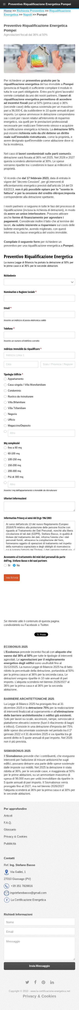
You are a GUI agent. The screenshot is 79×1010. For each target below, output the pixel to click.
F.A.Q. (8, 822)
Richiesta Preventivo (30, 10)
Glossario (10, 829)
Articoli (8, 815)
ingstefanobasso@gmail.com (28, 892)
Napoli (27, 14)
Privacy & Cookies (15, 836)
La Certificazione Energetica (28, 899)
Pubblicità (10, 843)
